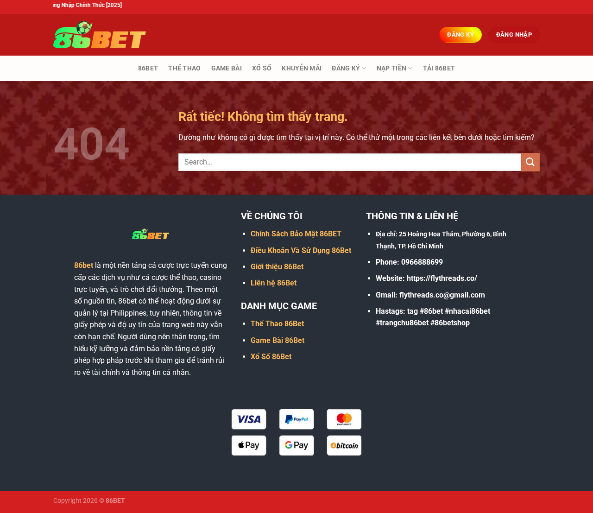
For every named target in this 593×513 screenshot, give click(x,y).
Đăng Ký (346, 68)
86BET (148, 68)
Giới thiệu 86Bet (277, 266)
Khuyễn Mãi (302, 68)
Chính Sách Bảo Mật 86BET (296, 233)
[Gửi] (530, 162)
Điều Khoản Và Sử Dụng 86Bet (301, 250)
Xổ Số (261, 68)
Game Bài (226, 68)
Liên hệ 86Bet (273, 283)
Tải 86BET (439, 68)
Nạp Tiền (391, 68)
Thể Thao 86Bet (277, 323)
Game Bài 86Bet (277, 340)
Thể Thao (184, 68)
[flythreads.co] (99, 34)
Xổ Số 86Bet (271, 356)
